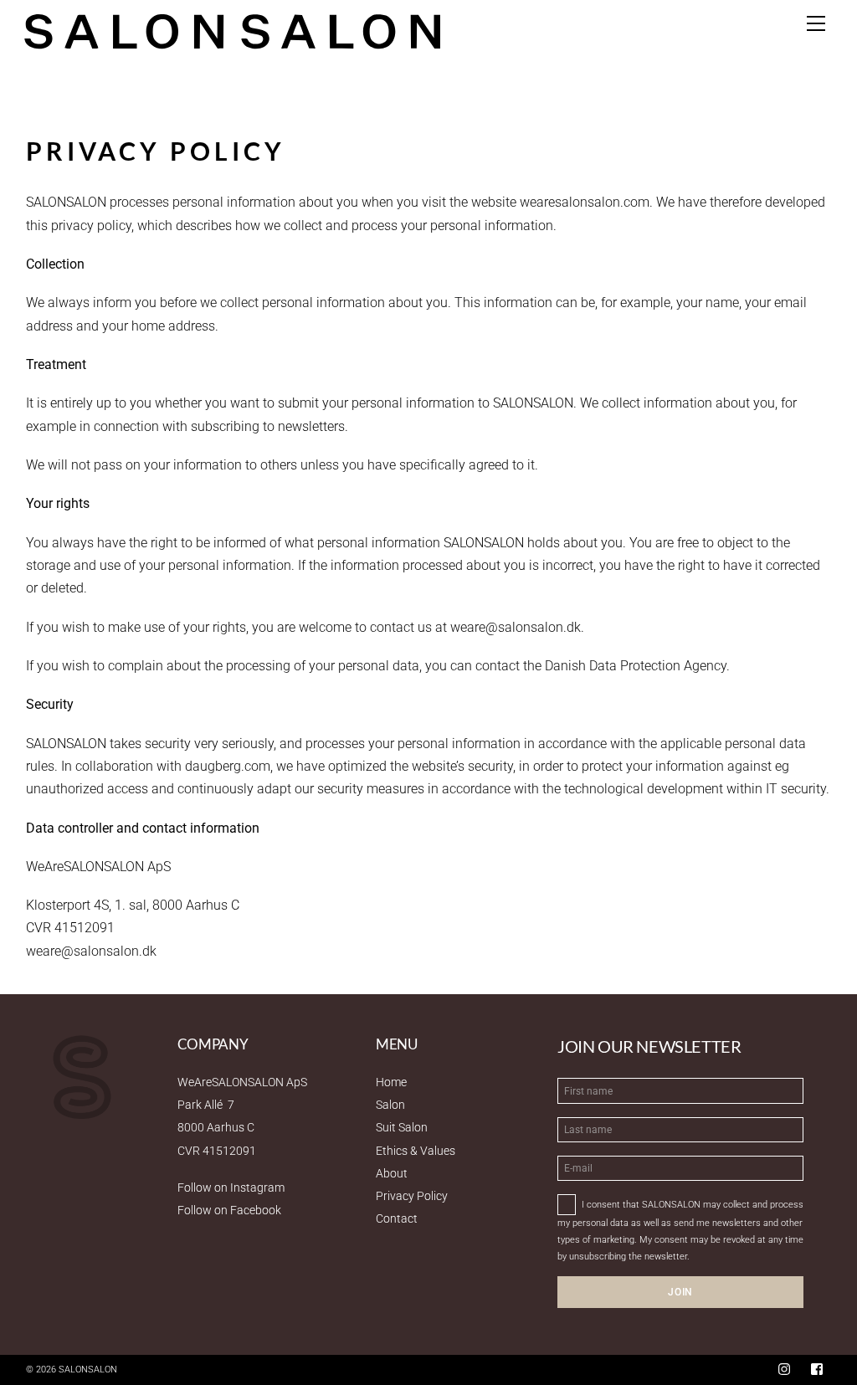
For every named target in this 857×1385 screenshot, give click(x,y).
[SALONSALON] (232, 30)
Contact (397, 1218)
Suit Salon (402, 1127)
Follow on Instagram (231, 1187)
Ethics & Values (415, 1150)
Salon (390, 1104)
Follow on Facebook (229, 1210)
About (392, 1173)
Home (391, 1082)
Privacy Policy (412, 1196)
